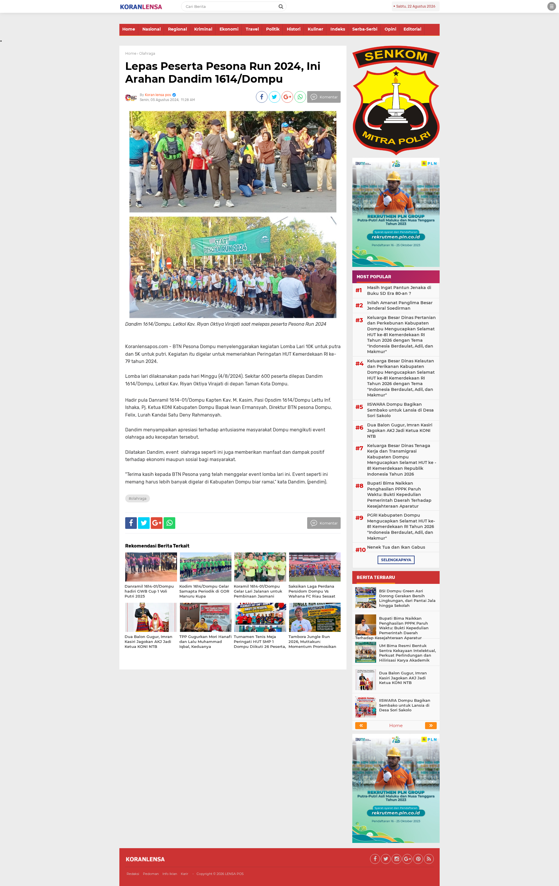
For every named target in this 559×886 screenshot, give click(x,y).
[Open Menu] (551, 6)
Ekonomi (229, 29)
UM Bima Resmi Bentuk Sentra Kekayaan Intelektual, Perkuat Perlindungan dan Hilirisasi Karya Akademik (407, 653)
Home (128, 29)
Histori (293, 29)
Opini (390, 29)
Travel (252, 29)
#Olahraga (137, 498)
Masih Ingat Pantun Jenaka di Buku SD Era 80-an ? (399, 290)
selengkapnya (396, 560)
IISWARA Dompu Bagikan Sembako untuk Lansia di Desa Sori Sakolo (400, 410)
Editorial (412, 29)
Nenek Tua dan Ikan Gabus (396, 547)
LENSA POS (234, 874)
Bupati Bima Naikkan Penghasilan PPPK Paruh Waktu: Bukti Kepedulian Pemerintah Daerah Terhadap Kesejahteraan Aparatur (399, 494)
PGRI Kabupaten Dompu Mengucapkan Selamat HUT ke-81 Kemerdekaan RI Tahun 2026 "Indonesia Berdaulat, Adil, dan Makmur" (401, 527)
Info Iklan (169, 874)
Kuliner (315, 29)
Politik (273, 29)
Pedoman (151, 874)
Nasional (151, 29)
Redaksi (133, 874)
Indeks (337, 29)
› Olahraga (146, 53)
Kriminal (203, 29)
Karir (184, 874)
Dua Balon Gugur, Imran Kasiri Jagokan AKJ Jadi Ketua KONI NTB (399, 430)
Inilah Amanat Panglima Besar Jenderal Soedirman (400, 305)
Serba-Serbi (364, 29)
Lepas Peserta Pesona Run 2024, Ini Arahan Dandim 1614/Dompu (223, 72)
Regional (177, 29)
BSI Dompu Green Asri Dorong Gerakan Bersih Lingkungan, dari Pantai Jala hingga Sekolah (407, 598)
